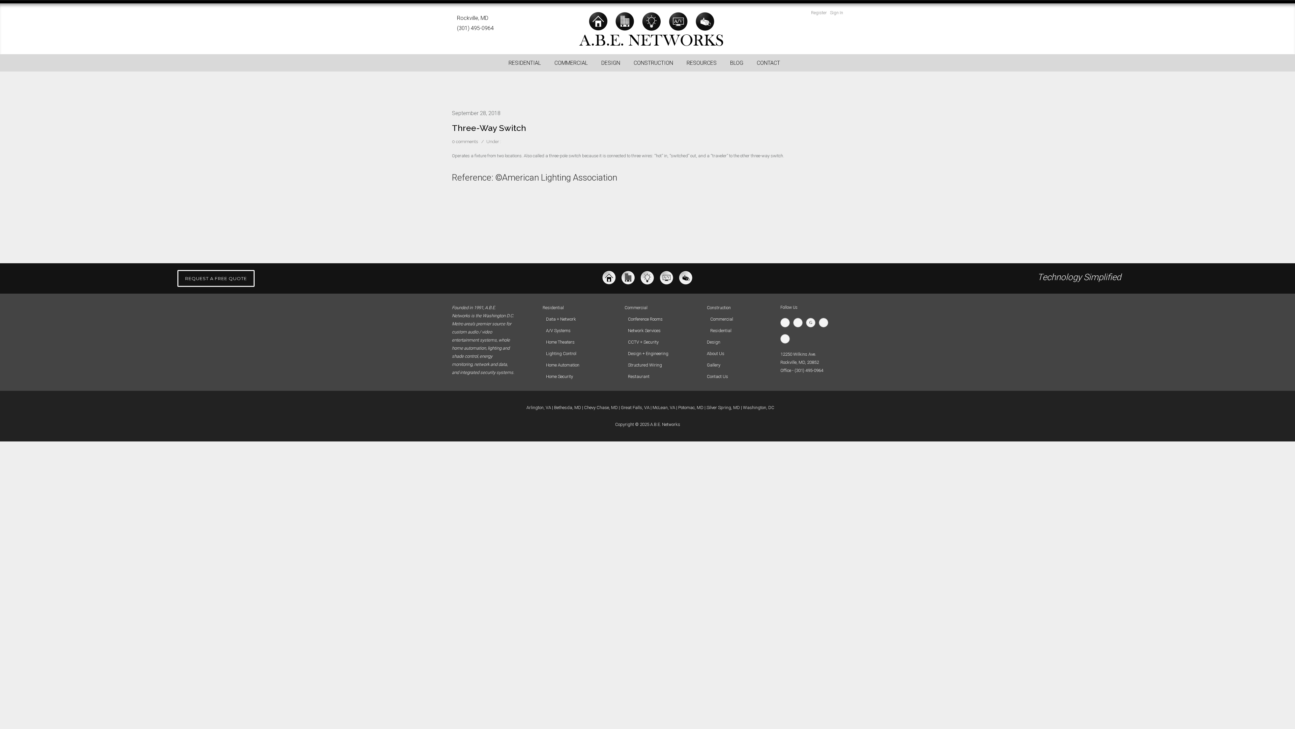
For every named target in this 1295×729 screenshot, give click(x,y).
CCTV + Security (643, 342)
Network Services (644, 330)
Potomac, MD (690, 407)
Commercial (721, 319)
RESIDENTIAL (525, 63)
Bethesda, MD (567, 407)
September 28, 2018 (476, 113)
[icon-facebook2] (799, 322)
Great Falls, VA (635, 407)
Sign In (836, 12)
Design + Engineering (648, 353)
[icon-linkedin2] (825, 322)
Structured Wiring (645, 365)
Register (819, 12)
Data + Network (561, 319)
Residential (720, 330)
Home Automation (562, 365)
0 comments (465, 141)
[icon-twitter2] (786, 322)
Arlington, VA (538, 407)
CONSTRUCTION (653, 63)
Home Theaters (560, 342)
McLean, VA (664, 407)
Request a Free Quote (216, 278)
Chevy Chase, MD (601, 407)
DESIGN (610, 63)
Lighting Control (561, 353)
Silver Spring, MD (723, 407)
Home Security (559, 376)
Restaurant (639, 376)
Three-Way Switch (489, 128)
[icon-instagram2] (786, 339)
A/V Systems (558, 330)
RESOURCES (702, 63)
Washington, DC (758, 407)
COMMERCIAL (571, 63)
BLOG (736, 63)
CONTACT (768, 63)
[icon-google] (812, 322)
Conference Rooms (645, 319)
